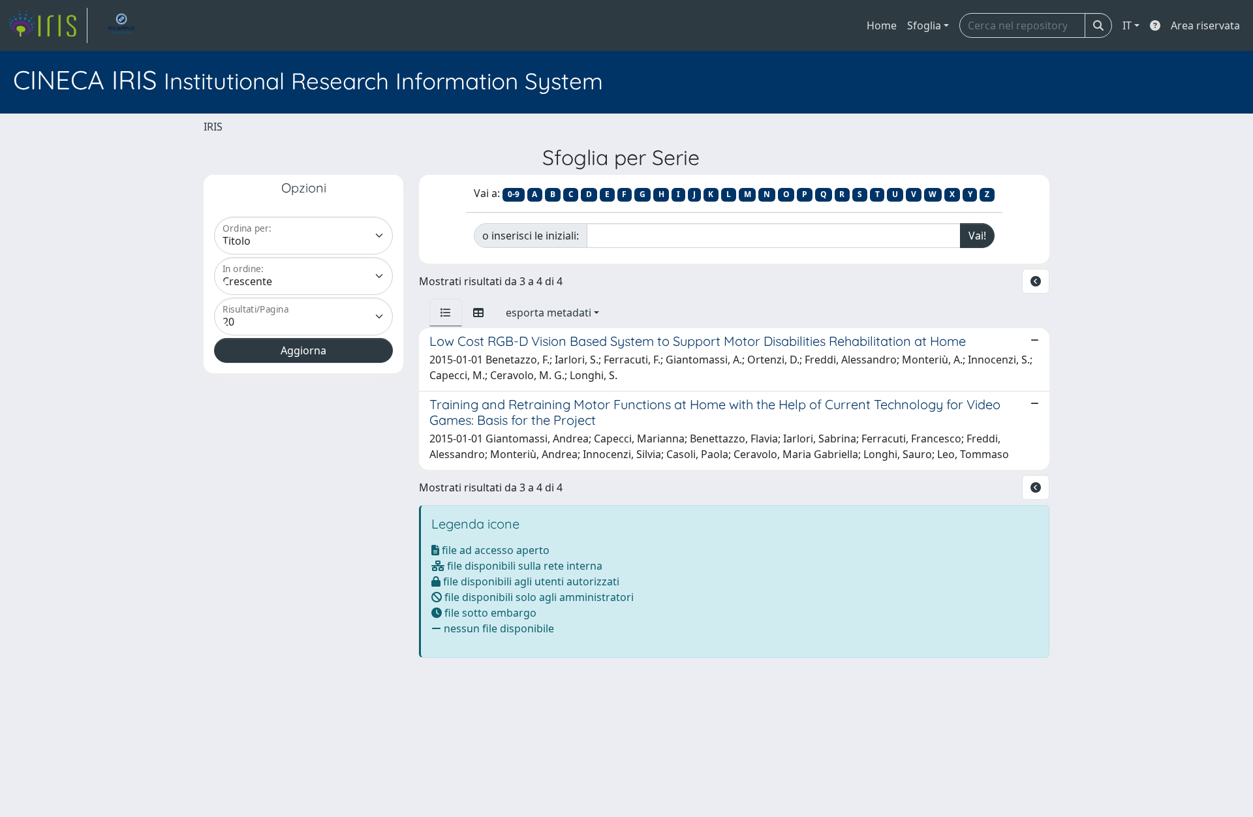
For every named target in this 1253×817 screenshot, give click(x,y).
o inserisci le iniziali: (530, 235)
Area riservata (1205, 25)
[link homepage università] (121, 25)
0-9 (513, 194)
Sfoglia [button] (924, 25)
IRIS (213, 126)
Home (882, 25)
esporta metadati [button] (548, 312)
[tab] (445, 312)
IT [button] (1127, 25)
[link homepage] (47, 25)
